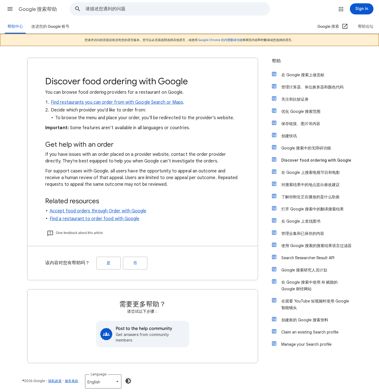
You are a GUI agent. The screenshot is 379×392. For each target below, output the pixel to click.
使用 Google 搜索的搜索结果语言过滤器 (316, 245)
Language (99, 374)
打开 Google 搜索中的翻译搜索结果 (312, 209)
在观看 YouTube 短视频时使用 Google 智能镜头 (315, 304)
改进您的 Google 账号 (50, 26)
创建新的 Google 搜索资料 (304, 319)
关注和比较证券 (295, 99)
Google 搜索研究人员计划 (304, 270)
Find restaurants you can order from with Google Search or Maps (117, 102)
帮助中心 (15, 26)
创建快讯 (289, 135)
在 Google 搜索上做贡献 (302, 74)
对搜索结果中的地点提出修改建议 (310, 184)
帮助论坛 (365, 26)
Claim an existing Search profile (309, 332)
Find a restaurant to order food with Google (94, 219)
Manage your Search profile (306, 344)
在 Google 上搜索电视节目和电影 (310, 172)
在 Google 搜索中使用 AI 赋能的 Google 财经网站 (309, 285)
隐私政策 (55, 381)
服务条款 (71, 381)
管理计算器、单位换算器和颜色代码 (312, 87)
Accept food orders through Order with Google (98, 211)
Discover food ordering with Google (316, 160)
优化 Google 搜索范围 (300, 111)
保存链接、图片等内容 (300, 123)
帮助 (276, 61)
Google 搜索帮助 (38, 9)
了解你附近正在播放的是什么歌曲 (310, 196)
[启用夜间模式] (128, 381)
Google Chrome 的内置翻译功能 (220, 40)
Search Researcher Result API (307, 257)
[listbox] (103, 381)
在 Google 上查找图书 (300, 221)
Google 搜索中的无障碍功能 (306, 148)
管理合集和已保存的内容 (302, 233)
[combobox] (177, 8)
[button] (10, 9)
